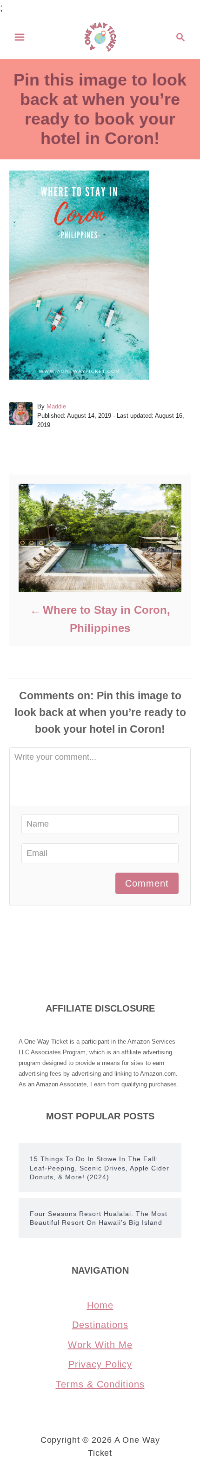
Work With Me (100, 1345)
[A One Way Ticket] (100, 36)
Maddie (56, 406)
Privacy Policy (100, 1364)
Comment (147, 883)
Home (100, 1305)
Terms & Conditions (100, 1384)
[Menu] (19, 37)
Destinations (100, 1325)
